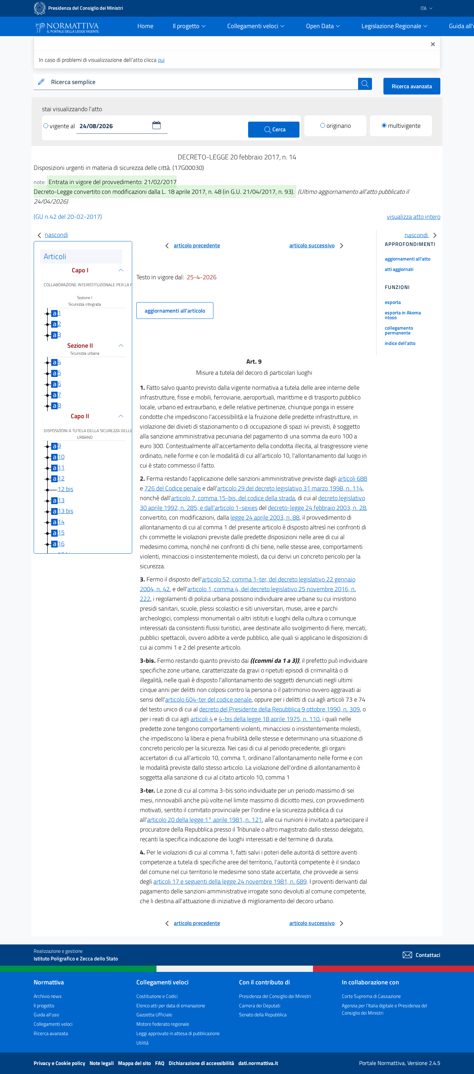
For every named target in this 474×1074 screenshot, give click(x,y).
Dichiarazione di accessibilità (202, 1063)
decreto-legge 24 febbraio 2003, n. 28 (317, 507)
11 (61, 467)
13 (61, 500)
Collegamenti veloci (53, 1023)
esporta (393, 302)
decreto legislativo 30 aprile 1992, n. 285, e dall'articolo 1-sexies (252, 502)
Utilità (142, 1042)
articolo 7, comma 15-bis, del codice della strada (233, 498)
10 (61, 456)
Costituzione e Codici (157, 996)
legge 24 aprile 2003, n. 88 (264, 517)
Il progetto (44, 1005)
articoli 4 (202, 719)
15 (61, 532)
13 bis (65, 510)
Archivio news (48, 996)
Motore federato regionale (162, 1023)
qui (161, 60)
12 (61, 478)
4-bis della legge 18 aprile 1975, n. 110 (269, 719)
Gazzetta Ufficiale (154, 1014)
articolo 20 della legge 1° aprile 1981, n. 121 (204, 819)
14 (61, 521)
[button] (156, 125)
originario (339, 125)
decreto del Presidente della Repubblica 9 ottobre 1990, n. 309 (279, 709)
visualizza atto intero (413, 216)
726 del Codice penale (172, 488)
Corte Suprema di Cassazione (371, 996)
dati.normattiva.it (258, 1063)
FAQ (160, 1063)
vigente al (63, 126)
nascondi (56, 234)
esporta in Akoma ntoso (403, 315)
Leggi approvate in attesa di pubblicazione (178, 1033)
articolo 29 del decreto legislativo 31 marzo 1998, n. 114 (290, 488)
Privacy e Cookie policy (60, 1063)
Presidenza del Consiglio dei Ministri (275, 996)
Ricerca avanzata (412, 86)
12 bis (65, 489)
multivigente (404, 125)
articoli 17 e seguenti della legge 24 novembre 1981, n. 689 (230, 881)
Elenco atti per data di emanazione (170, 1005)
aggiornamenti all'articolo (175, 310)
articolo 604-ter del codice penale (208, 699)
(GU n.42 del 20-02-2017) (68, 216)
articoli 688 (352, 478)
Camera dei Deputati (259, 1005)
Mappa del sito (135, 1063)
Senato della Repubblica (263, 1014)
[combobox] (203, 82)
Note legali (102, 1063)
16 (61, 543)
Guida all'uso (46, 1014)
